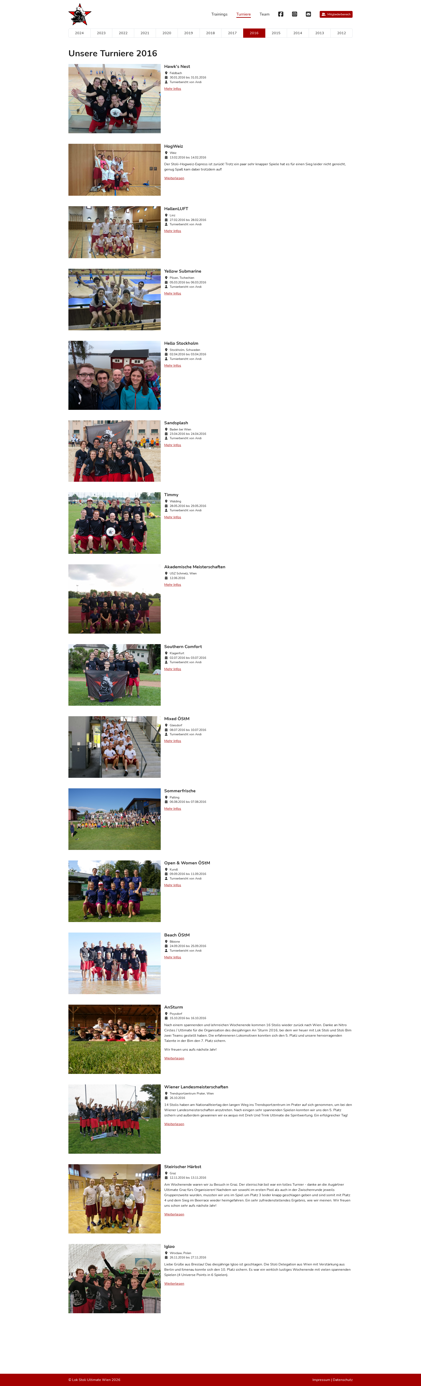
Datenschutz (343, 1379)
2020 (166, 33)
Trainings (219, 14)
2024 (79, 33)
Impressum (321, 1379)
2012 (341, 33)
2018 (210, 33)
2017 (232, 33)
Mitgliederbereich (339, 14)
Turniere (243, 14)
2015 (276, 33)
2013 (319, 33)
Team (264, 14)
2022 (123, 33)
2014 (297, 33)
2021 (145, 33)
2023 (101, 33)
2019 (188, 33)
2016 (254, 33)
